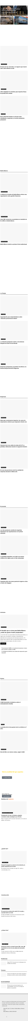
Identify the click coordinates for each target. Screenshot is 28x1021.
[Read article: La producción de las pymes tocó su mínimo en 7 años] (14, 716)
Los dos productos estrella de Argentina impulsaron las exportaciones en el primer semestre (11, 531)
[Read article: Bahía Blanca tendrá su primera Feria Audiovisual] (14, 233)
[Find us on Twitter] (6, 1016)
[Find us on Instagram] (4, 1016)
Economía (4, 17)
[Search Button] (26, 2)
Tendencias (4, 64)
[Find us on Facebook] (2, 1016)
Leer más (3, 643)
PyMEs (2, 724)
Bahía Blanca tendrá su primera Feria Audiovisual (13, 244)
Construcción (5, 908)
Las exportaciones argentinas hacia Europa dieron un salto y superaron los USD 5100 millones (20, 20)
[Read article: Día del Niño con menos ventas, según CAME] (14, 741)
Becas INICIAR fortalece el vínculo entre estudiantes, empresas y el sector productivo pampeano (12, 118)
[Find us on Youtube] (8, 1016)
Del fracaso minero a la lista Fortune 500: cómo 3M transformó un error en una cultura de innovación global (13, 948)
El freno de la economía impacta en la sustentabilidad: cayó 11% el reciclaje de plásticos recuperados (15, 986)
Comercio (18, 16)
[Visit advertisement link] (14, 34)
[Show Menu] (1, 2)
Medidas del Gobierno (7, 812)
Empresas (3, 417)
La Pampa (3, 314)
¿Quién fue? (5, 862)
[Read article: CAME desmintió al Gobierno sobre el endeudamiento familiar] (14, 691)
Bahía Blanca (4, 191)
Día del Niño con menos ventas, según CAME (12, 752)
